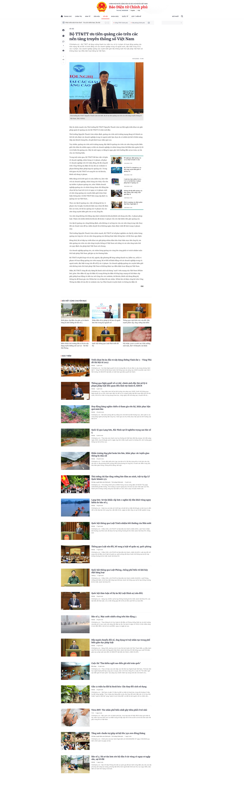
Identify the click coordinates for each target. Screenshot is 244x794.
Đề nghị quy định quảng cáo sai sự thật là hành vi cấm (132, 158)
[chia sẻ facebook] (63, 30)
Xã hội (105, 16)
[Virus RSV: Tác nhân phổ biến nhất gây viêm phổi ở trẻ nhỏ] (75, 718)
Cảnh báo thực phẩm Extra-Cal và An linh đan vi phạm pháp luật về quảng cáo (132, 180)
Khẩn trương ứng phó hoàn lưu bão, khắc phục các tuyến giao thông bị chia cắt (120, 454)
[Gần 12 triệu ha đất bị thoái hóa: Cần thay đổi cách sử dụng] (75, 694)
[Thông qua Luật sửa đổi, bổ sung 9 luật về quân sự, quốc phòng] (75, 554)
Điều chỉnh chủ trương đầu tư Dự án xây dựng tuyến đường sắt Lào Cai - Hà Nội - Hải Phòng (75, 346)
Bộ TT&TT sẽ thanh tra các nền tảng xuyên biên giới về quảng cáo (132, 169)
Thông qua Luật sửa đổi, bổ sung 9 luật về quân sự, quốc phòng (121, 546)
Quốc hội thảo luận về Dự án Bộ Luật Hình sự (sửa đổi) (117, 593)
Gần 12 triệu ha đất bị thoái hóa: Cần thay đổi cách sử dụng (118, 686)
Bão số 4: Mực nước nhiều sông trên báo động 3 (113, 616)
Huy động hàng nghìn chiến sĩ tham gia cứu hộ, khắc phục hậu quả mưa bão (120, 407)
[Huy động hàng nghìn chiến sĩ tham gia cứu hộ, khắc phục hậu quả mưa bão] (75, 414)
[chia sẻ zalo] (63, 36)
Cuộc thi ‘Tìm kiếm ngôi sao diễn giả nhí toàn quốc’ (116, 663)
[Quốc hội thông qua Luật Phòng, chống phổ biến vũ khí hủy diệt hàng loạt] (75, 578)
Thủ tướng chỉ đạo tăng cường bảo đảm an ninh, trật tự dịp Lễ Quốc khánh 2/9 (120, 477)
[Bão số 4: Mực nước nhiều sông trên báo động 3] (75, 624)
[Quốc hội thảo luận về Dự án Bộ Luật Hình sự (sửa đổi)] (75, 601)
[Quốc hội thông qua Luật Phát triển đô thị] (106, 334)
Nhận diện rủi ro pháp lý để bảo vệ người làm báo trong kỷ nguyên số (106, 321)
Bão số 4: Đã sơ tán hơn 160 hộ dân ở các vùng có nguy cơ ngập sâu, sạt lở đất (120, 757)
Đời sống (94, 666)
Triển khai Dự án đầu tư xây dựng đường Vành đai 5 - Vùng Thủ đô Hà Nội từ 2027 (121, 361)
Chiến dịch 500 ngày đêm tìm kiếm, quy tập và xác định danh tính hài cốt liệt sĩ (84, 22)
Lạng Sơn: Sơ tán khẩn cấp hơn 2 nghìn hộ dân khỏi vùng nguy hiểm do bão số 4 (121, 501)
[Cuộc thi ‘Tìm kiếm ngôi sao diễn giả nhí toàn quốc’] (75, 671)
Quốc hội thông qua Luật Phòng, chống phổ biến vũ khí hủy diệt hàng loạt (119, 571)
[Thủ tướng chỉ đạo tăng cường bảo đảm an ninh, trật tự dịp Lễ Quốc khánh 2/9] (75, 484)
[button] (106, 23)
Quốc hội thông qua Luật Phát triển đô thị (105, 345)
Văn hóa (97, 16)
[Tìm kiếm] (182, 16)
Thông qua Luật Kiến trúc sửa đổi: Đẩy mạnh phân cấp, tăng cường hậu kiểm (136, 321)
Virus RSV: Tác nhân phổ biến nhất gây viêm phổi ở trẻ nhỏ (119, 710)
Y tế (92, 713)
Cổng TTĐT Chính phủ (121, 22)
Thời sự (93, 575)
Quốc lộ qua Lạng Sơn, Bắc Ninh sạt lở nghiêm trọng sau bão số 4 (121, 431)
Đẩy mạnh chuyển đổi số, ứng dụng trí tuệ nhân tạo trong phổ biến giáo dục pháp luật (120, 641)
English (133, 10)
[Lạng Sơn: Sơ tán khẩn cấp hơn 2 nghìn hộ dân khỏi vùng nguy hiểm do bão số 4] (75, 508)
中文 (139, 10)
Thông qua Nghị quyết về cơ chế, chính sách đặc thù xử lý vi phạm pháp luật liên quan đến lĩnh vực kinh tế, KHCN (119, 384)
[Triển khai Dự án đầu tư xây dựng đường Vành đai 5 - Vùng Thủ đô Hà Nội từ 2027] (75, 367)
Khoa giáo (115, 16)
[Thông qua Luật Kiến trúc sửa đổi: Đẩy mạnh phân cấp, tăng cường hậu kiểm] (137, 311)
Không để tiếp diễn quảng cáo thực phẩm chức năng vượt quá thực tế (133, 192)
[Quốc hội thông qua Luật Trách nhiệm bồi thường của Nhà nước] (75, 531)
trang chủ (68, 16)
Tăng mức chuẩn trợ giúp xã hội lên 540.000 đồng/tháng (118, 733)
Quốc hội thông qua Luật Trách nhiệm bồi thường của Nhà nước (121, 523)
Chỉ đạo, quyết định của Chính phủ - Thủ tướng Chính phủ (107, 482)
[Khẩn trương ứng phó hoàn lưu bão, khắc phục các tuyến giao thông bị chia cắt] (75, 461)
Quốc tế (125, 16)
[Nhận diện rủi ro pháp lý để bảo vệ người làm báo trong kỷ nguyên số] (106, 311)
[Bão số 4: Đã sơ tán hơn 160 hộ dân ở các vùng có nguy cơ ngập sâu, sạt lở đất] (75, 764)
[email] (148, 23)
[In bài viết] (63, 50)
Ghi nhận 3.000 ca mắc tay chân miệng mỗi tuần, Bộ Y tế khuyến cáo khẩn (136, 345)
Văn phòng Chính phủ (138, 22)
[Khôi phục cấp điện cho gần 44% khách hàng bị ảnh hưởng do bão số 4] (75, 311)
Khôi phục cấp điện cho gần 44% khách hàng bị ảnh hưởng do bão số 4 (75, 321)
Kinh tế (87, 16)
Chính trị (78, 16)
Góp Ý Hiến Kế (136, 16)
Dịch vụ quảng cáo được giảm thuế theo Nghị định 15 (133, 203)
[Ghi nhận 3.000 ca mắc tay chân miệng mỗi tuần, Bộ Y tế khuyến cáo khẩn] (137, 334)
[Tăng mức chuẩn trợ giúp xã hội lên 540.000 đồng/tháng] (75, 741)
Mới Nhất (175, 16)
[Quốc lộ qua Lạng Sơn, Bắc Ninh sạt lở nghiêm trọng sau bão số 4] (75, 437)
